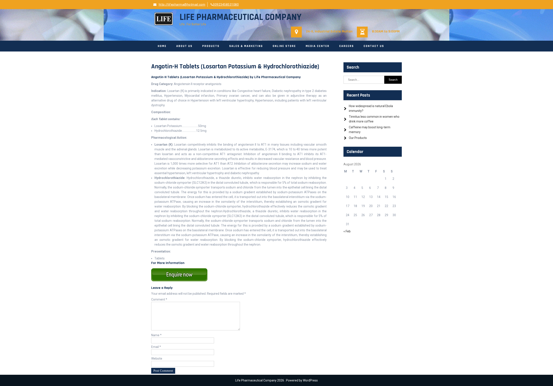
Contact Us (374, 46)
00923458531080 (226, 4)
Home (162, 46)
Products (210, 46)
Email (156, 347)
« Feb (347, 231)
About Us (184, 46)
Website (156, 358)
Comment (159, 299)
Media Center (317, 46)
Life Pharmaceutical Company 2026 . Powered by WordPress (276, 380)
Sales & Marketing (246, 46)
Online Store (284, 46)
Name (156, 335)
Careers (346, 46)
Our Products (358, 138)
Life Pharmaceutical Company (240, 17)
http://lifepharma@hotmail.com (182, 4)
